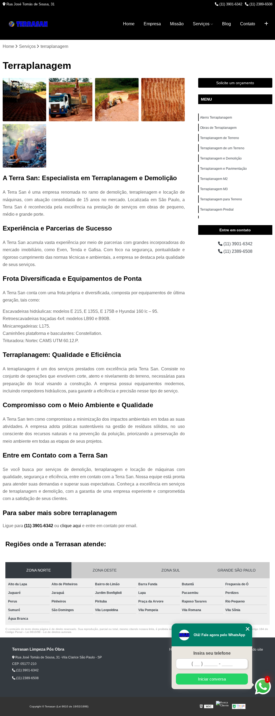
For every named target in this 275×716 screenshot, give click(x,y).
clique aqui (70, 525)
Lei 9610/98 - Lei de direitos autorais (48, 631)
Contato (247, 24)
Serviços (201, 24)
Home (129, 24)
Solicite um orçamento (235, 83)
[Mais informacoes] (266, 24)
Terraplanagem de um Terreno (222, 148)
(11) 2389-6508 (260, 4)
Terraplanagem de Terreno (219, 138)
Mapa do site (253, 649)
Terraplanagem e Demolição (221, 158)
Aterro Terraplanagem (216, 117)
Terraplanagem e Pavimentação (223, 169)
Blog (226, 24)
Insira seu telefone (212, 653)
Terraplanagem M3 (214, 189)
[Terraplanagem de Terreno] (117, 100)
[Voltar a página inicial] (29, 24)
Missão (177, 24)
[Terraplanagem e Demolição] (24, 146)
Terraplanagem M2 (214, 179)
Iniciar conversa (212, 679)
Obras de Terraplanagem (218, 128)
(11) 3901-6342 (230, 4)
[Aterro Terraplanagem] (24, 100)
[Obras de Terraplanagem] (70, 100)
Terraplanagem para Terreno (221, 199)
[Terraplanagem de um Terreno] (163, 100)
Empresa (152, 24)
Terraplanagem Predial (217, 209)
